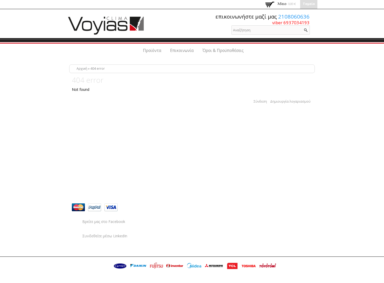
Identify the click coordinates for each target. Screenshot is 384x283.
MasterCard (78, 207)
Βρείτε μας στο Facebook (103, 221)
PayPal (94, 207)
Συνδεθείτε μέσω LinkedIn (104, 235)
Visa (111, 207)
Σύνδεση (260, 101)
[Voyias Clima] (106, 32)
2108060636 (294, 16)
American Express (127, 207)
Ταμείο (309, 4)
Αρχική (82, 68)
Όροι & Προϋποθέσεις (223, 50)
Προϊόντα (152, 50)
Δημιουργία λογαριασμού (290, 101)
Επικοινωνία (182, 50)
